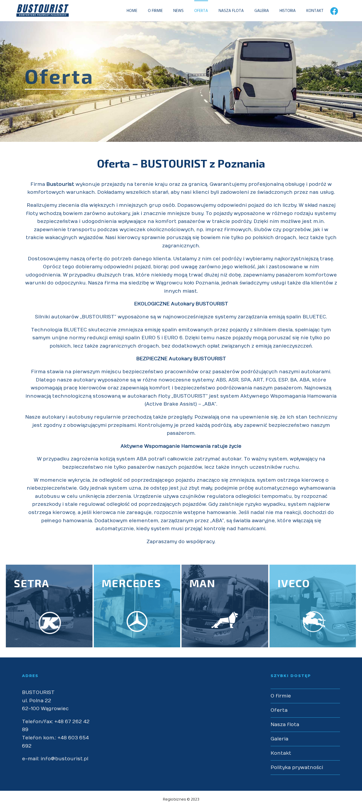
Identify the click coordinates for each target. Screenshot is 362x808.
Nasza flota (285, 724)
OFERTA (201, 11)
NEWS (178, 11)
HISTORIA (288, 11)
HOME (132, 11)
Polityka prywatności (297, 767)
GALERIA (261, 11)
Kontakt (281, 753)
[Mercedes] (137, 606)
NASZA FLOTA (231, 11)
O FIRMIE (155, 11)
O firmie (281, 696)
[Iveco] (313, 606)
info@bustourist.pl (64, 759)
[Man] (225, 606)
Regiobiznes (174, 799)
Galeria (279, 739)
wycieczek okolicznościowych (157, 229)
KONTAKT (315, 11)
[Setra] (49, 606)
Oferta (279, 710)
